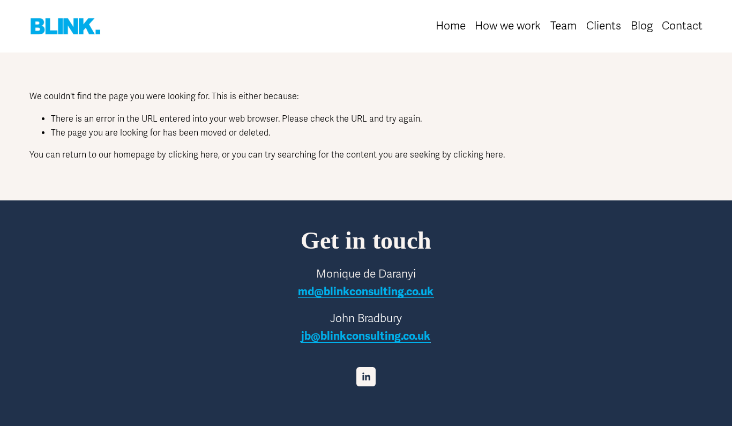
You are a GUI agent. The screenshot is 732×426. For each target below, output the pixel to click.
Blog (642, 26)
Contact (682, 26)
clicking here (193, 155)
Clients (603, 26)
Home (451, 26)
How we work (508, 26)
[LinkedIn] (366, 376)
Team (563, 26)
